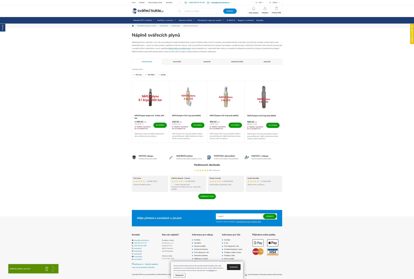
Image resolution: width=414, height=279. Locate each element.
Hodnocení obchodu (207, 165)
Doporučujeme (147, 62)
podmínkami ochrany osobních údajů (248, 222)
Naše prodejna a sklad (155, 3)
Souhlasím (234, 267)
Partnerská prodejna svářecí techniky (270, 275)
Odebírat (270, 216)
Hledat (230, 11)
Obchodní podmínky (201, 255)
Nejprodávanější (237, 62)
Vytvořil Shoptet (253, 275)
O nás (133, 3)
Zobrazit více (207, 196)
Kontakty (142, 3)
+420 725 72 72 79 (139, 243)
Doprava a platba (199, 246)
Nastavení (179, 275)
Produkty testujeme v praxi (233, 249)
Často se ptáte (229, 259)
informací (211, 270)
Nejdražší (207, 62)
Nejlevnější (177, 62)
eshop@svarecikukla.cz (141, 240)
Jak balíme (169, 3)
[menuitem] (144, 20)
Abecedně (267, 62)
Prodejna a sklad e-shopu (232, 252)
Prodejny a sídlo (229, 255)
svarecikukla (137, 248)
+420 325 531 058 (140, 246)
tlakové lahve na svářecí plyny (179, 48)
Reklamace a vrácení (201, 259)
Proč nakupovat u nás (201, 252)
